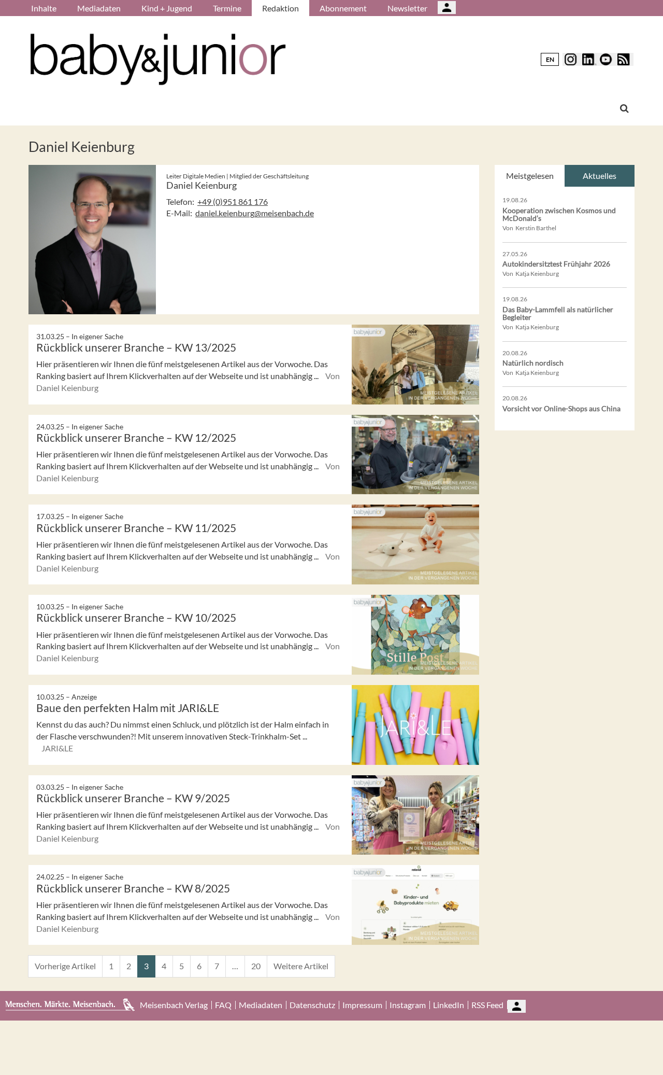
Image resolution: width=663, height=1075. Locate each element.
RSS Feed (487, 1005)
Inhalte (43, 8)
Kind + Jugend (166, 8)
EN (550, 59)
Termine (227, 8)
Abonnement (343, 8)
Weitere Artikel (300, 966)
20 (256, 966)
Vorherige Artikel (65, 966)
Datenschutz (312, 1005)
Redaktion (280, 8)
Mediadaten (99, 8)
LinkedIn (448, 1005)
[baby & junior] (157, 59)
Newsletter (407, 8)
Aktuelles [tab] (599, 175)
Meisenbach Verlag (174, 1005)
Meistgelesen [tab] (530, 175)
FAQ (223, 1005)
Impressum (362, 1005)
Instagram (408, 1005)
